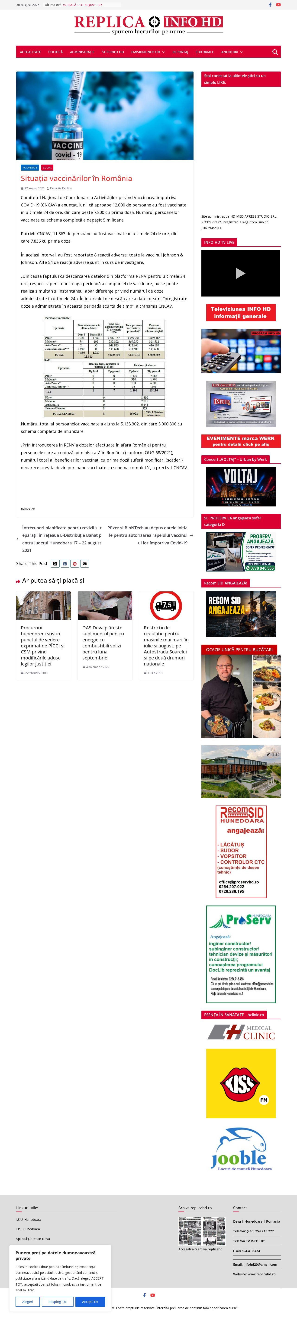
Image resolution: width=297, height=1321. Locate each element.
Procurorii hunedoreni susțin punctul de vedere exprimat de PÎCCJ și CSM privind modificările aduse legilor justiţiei (43, 646)
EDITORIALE (205, 52)
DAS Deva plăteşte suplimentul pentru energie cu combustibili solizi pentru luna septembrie (103, 643)
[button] (162, 52)
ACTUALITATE (30, 52)
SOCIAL (47, 167)
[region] (60, 1278)
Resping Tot (57, 1301)
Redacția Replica (61, 188)
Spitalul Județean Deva (33, 1239)
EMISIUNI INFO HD (145, 52)
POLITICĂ (55, 52)
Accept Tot (90, 1301)
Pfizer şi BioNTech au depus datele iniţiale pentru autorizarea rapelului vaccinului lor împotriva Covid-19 (147, 535)
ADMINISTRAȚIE (82, 52)
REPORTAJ (180, 52)
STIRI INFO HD (113, 52)
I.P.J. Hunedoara (28, 1229)
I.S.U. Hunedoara (28, 1219)
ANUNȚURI (229, 52)
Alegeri (27, 1301)
